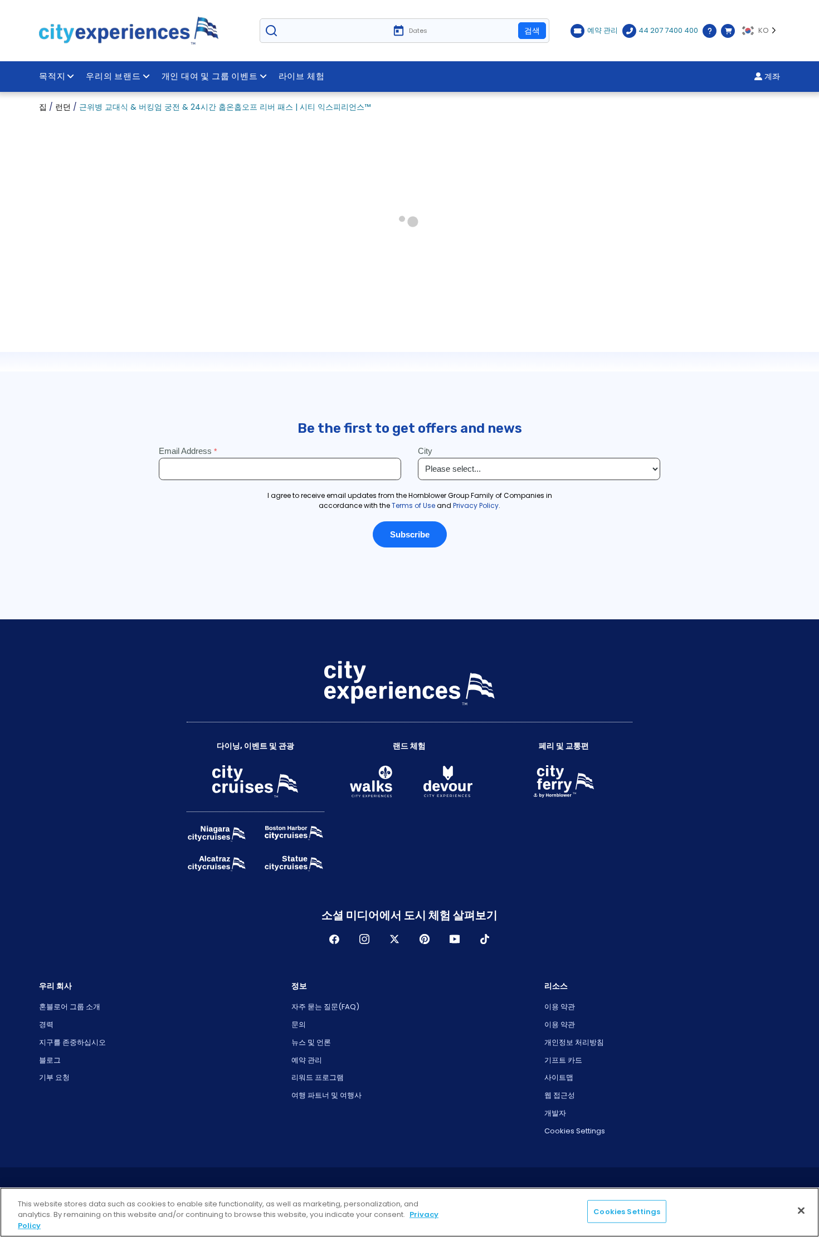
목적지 (52, 76)
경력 (46, 1024)
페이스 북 (334, 939)
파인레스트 (425, 939)
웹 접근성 (559, 1095)
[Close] (801, 1210)
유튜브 (455, 939)
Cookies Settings (574, 1131)
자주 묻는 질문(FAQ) (325, 1006)
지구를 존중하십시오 (72, 1042)
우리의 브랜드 (113, 76)
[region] (409, 1212)
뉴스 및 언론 (311, 1042)
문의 (298, 1024)
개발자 (555, 1113)
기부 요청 (54, 1077)
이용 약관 (559, 1006)
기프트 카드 (563, 1060)
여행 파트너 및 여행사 (326, 1095)
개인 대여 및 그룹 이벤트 (210, 76)
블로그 (50, 1060)
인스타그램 (364, 939)
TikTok (485, 939)
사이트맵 (558, 1077)
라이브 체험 (302, 76)
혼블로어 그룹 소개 (69, 1006)
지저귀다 (394, 939)
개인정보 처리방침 (574, 1042)
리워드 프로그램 (317, 1077)
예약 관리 (306, 1060)
